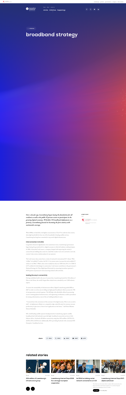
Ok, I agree (96, 390)
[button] (49, 338)
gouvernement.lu (108, 1)
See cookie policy (103, 390)
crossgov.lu (114, 1)
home (44, 7)
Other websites (120, 1)
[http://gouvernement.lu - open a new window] (8, 2)
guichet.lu (102, 1)
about (48, 7)
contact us (52, 7)
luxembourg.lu (96, 1)
